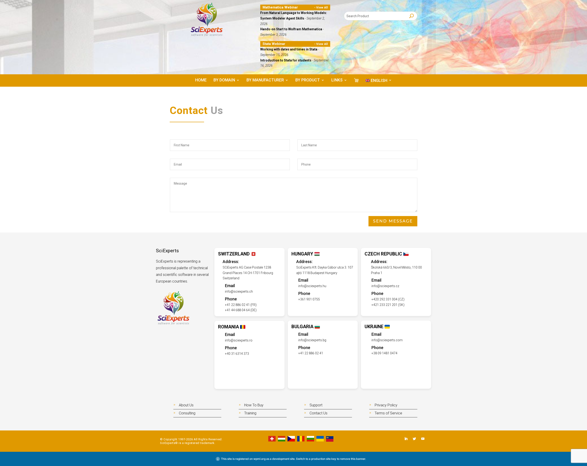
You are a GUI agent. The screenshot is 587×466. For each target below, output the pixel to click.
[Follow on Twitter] (414, 438)
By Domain (224, 80)
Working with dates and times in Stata (289, 49)
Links (337, 80)
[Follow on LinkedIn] (406, 438)
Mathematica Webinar (280, 7)
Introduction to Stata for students (286, 60)
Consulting (187, 413)
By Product (307, 80)
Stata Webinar (274, 44)
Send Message (393, 221)
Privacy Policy (386, 405)
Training (250, 413)
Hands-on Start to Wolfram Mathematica (291, 29)
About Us (186, 405)
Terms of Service (388, 413)
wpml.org (259, 458)
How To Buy (253, 405)
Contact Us (318, 413)
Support (316, 405)
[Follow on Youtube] (422, 438)
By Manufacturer (265, 80)
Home (201, 80)
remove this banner (352, 458)
